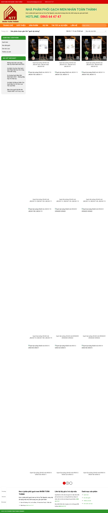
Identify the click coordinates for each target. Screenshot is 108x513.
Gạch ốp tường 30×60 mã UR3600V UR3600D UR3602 (67, 337)
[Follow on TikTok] (99, 2)
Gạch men (5, 42)
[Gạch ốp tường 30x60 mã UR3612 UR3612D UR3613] (67, 408)
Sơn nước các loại (88, 503)
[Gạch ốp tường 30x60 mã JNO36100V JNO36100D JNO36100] (40, 48)
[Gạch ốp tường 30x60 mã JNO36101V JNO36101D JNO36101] (67, 48)
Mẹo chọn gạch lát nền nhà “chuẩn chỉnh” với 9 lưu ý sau (15, 90)
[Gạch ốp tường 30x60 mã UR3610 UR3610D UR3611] (40, 408)
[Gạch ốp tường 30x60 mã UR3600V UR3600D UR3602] (67, 271)
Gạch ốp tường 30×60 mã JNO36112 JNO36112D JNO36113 (67, 200)
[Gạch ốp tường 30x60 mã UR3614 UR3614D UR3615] (94, 408)
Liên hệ (74, 25)
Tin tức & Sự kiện (59, 25)
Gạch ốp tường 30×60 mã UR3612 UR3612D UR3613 (67, 473)
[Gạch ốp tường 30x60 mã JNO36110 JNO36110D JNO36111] (40, 134)
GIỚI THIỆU (20, 25)
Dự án (45, 25)
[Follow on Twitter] (101, 2)
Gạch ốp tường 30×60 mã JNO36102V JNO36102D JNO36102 (94, 64)
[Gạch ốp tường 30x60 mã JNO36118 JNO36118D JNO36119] (40, 271)
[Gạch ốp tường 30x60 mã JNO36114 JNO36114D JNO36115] (94, 134)
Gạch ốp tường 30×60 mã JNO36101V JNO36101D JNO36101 (67, 64)
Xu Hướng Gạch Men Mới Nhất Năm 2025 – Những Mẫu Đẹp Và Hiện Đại (16, 77)
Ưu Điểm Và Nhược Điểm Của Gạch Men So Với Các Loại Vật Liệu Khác (15, 84)
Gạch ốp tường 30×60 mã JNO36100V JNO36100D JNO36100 (41, 64)
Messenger (3, 502)
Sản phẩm (33, 25)
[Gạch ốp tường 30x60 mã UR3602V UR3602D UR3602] (94, 271)
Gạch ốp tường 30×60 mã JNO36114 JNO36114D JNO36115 (94, 200)
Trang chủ (8, 25)
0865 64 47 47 (50, 16)
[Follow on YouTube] (105, 2)
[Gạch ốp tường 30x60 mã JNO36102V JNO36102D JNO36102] (94, 48)
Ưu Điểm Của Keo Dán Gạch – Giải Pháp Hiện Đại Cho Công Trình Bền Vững (16, 70)
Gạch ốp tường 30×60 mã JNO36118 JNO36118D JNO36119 (40, 337)
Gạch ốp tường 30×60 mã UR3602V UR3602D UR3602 (94, 337)
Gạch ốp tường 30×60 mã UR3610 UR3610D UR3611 (41, 473)
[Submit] (105, 25)
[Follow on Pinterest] (103, 2)
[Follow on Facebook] (97, 2)
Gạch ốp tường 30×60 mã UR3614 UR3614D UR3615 (94, 473)
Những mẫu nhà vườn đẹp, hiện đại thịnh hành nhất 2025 (15, 63)
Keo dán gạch (6, 45)
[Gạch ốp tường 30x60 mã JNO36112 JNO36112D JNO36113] (67, 134)
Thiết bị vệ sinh (6, 52)
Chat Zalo (4, 496)
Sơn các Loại (6, 48)
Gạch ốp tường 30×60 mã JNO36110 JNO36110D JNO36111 (40, 200)
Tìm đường (4, 491)
